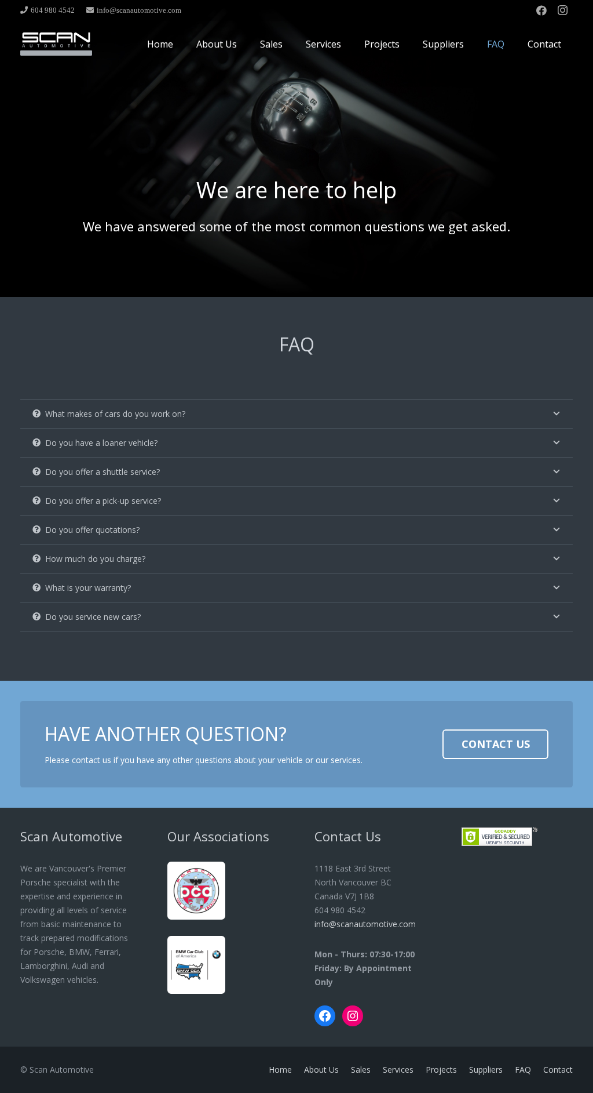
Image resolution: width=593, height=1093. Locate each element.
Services (398, 1069)
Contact (558, 1069)
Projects (441, 1069)
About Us (321, 1069)
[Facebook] (541, 10)
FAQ (523, 1069)
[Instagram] (562, 10)
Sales (361, 1069)
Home (280, 1069)
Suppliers (486, 1069)
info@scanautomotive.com (365, 923)
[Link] (56, 44)
